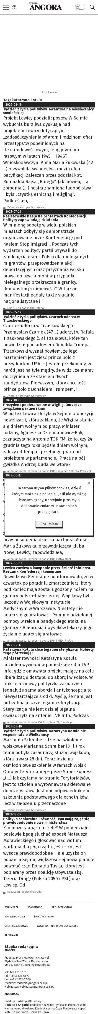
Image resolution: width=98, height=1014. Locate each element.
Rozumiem (49, 524)
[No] (88, 483)
